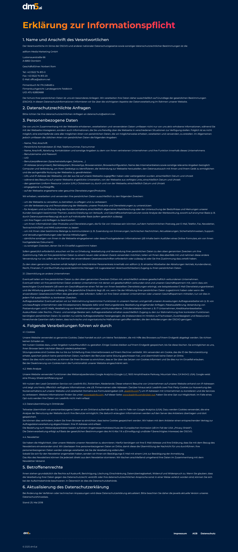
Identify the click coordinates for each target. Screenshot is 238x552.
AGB (196, 533)
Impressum (180, 533)
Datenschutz (208, 533)
